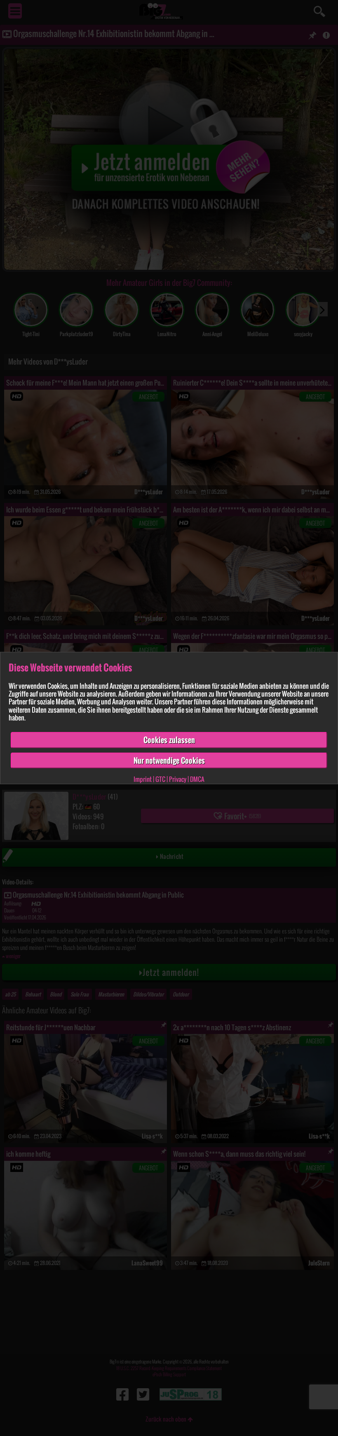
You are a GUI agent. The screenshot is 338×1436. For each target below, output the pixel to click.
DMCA (197, 778)
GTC (160, 778)
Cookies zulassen (169, 739)
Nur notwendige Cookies (169, 760)
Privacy (177, 778)
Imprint (143, 778)
